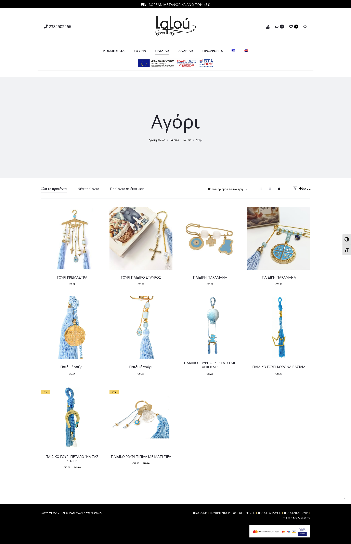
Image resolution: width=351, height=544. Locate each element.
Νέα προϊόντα (88, 189)
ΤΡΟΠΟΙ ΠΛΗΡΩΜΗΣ (269, 513)
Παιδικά (174, 140)
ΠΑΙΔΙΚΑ (162, 51)
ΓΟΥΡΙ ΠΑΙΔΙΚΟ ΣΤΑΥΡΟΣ (141, 277)
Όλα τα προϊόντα (54, 189)
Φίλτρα (304, 188)
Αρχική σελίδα (157, 140)
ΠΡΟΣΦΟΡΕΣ (212, 51)
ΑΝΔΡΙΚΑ (185, 51)
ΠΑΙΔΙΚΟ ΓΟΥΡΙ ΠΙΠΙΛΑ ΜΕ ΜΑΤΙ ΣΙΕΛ (141, 456)
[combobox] (227, 189)
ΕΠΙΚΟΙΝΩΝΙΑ (199, 513)
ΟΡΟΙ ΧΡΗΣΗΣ (247, 513)
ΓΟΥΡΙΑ (140, 51)
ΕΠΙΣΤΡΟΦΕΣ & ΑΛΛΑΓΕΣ (296, 518)
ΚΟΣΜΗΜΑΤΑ (114, 51)
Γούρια (187, 140)
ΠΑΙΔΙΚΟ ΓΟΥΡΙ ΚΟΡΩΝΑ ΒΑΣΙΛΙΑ (278, 366)
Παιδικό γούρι (72, 366)
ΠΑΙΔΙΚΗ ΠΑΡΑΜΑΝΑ (210, 277)
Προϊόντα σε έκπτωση (127, 189)
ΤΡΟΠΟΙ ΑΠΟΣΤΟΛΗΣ (296, 513)
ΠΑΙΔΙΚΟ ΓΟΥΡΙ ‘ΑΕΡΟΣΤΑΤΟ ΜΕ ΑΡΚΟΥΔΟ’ (210, 365)
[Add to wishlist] (98, 212)
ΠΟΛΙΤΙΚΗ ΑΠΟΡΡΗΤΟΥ (223, 513)
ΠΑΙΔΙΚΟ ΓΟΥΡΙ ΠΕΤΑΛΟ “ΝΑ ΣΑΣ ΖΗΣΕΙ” (72, 458)
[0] (277, 26)
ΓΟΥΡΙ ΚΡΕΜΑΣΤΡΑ (72, 277)
